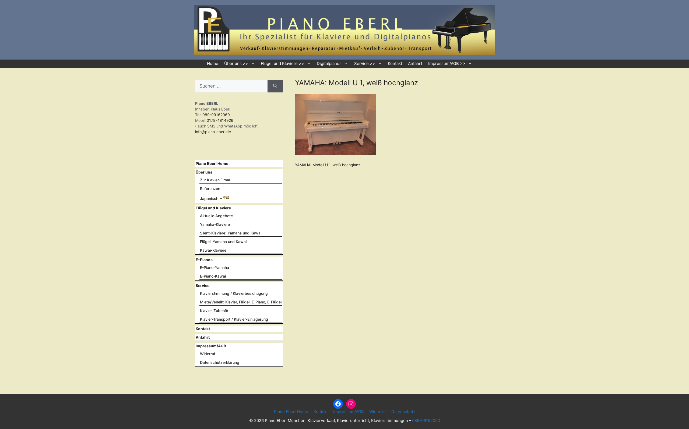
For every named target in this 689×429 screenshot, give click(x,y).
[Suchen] (275, 86)
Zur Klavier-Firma (215, 180)
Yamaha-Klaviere (215, 224)
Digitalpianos (329, 63)
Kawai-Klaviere (213, 250)
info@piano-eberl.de (213, 131)
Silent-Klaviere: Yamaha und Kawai (230, 233)
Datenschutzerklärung (219, 362)
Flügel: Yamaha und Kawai (223, 241)
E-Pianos (204, 259)
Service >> (364, 63)
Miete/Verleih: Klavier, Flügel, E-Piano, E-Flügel (241, 302)
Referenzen (210, 188)
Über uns (204, 172)
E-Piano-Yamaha (214, 267)
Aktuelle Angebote (216, 215)
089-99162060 (215, 114)
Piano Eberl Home (212, 163)
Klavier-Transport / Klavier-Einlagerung (234, 319)
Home (212, 63)
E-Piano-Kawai (213, 276)
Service (202, 285)
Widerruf (207, 353)
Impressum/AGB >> (446, 63)
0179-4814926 (220, 120)
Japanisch (209, 198)
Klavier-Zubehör (214, 310)
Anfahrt (415, 63)
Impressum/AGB (211, 346)
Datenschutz (403, 411)
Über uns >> (236, 63)
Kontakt (395, 63)
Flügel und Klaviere (213, 208)
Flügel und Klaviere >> (282, 63)
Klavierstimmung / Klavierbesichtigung (234, 293)
